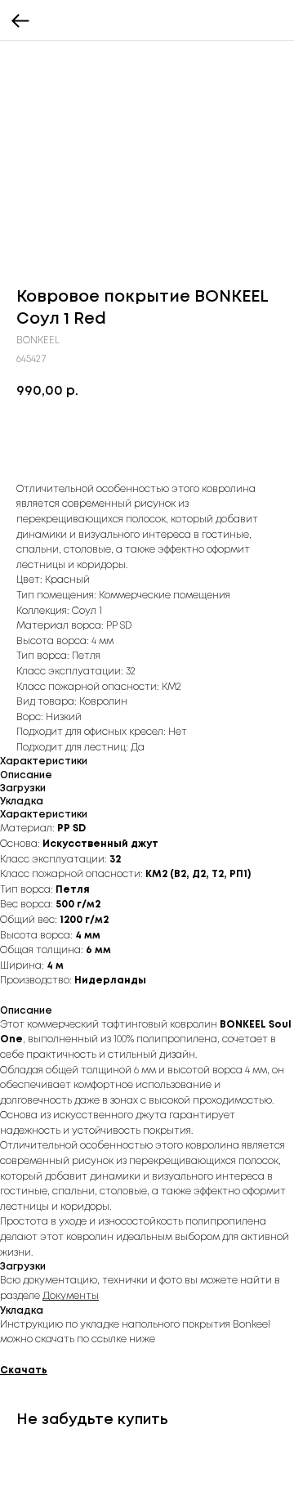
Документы (70, 1296)
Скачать (23, 1370)
